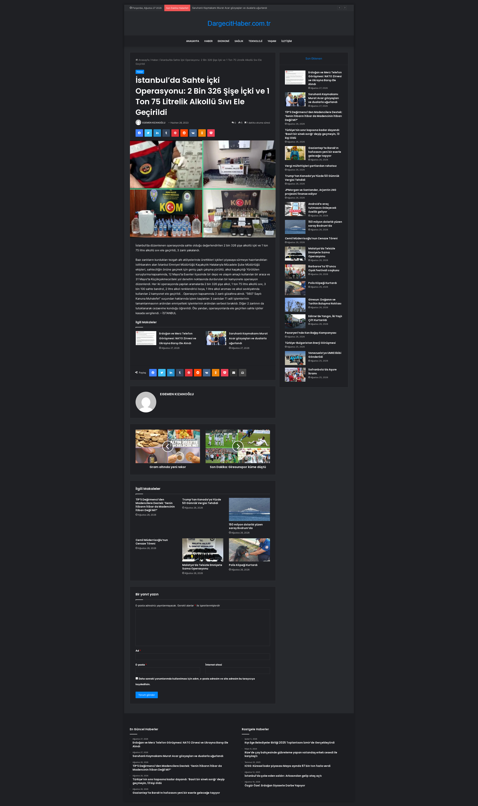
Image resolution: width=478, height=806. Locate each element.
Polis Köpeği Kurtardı (243, 565)
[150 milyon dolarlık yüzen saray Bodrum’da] (249, 509)
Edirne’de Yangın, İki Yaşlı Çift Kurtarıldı (325, 318)
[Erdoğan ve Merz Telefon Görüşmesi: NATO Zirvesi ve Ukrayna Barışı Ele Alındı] (146, 338)
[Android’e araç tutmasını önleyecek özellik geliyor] (295, 209)
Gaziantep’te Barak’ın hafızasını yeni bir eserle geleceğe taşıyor (324, 152)
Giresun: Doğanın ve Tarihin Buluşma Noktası (324, 301)
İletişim (286, 41)
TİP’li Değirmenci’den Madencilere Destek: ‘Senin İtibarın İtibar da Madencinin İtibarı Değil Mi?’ (155, 505)
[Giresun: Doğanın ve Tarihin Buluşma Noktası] (295, 305)
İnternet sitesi (213, 664)
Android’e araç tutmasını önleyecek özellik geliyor (322, 208)
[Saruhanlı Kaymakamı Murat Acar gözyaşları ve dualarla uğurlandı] (216, 338)
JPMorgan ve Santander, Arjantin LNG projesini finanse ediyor (310, 192)
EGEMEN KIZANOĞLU (153, 122)
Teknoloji (255, 41)
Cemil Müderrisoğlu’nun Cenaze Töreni (152, 541)
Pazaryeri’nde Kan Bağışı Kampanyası (310, 333)
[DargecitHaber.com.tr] (239, 23)
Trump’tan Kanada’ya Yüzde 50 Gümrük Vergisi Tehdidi (201, 501)
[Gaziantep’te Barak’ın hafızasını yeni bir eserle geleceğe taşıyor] (295, 153)
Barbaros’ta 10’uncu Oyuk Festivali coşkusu (323, 268)
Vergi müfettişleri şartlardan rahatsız (311, 166)
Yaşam (272, 41)
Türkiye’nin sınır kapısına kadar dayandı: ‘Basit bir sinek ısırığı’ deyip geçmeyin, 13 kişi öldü (312, 134)
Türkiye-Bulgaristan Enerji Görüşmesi (310, 343)
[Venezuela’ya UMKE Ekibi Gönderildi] (295, 358)
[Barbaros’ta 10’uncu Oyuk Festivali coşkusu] (295, 271)
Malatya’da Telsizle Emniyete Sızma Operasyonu (202, 566)
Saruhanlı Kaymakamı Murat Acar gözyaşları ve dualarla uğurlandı (248, 338)
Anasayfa (192, 41)
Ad (138, 650)
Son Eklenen (313, 58)
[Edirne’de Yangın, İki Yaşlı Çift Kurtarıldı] (295, 321)
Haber (208, 41)
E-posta (141, 664)
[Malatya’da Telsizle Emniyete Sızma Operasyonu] (202, 549)
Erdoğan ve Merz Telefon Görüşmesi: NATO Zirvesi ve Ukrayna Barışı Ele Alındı (177, 338)
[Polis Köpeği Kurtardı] (249, 549)
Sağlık (239, 41)
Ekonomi (223, 41)
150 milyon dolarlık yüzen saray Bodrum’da (246, 526)
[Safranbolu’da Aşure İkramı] (295, 375)
